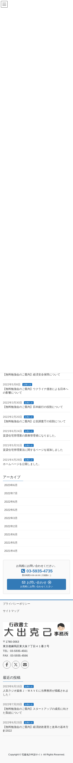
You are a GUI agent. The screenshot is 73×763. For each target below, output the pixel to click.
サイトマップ (11, 610)
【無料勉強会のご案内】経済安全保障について (31, 374)
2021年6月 (11, 534)
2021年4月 (11, 550)
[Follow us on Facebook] (7, 665)
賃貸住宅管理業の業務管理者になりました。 (30, 435)
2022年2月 (11, 526)
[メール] (25, 665)
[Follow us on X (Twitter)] (16, 665)
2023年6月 (11, 485)
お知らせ (27, 384)
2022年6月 (11, 501)
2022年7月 (11, 493)
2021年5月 (11, 542)
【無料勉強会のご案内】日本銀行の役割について (33, 406)
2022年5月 (11, 509)
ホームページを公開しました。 (22, 464)
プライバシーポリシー (16, 603)
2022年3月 (11, 518)
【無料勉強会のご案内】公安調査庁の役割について (34, 421)
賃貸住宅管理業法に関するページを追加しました (33, 449)
